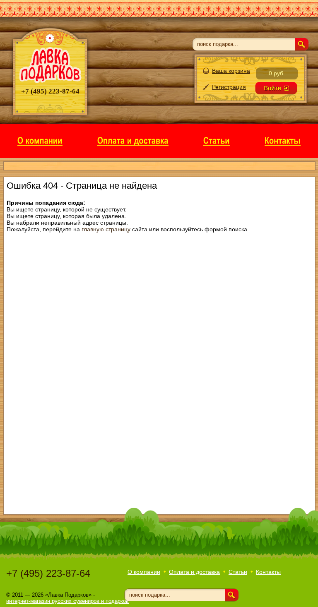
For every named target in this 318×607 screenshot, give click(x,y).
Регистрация (229, 87)
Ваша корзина (231, 70)
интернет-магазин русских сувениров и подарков (67, 601)
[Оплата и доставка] (133, 140)
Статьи (238, 572)
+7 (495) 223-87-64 (48, 573)
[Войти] (276, 88)
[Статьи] (216, 140)
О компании (144, 572)
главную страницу (106, 229)
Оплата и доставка (194, 572)
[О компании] (40, 140)
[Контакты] (283, 140)
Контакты (268, 572)
